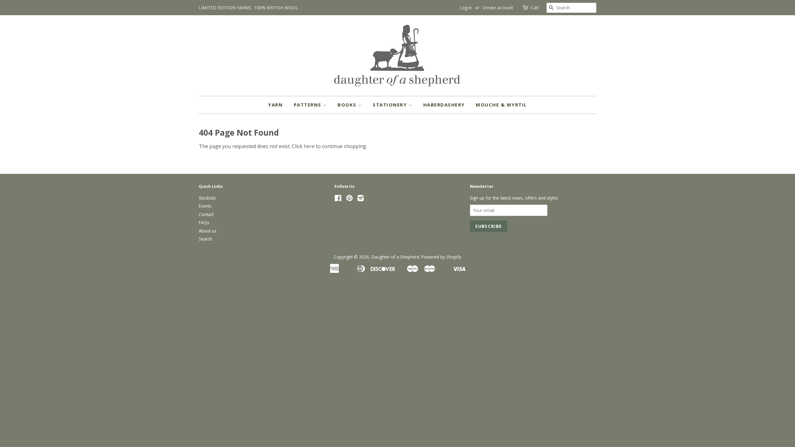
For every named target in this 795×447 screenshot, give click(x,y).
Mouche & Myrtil (501, 105)
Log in (466, 8)
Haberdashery (444, 105)
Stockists (207, 198)
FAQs (204, 222)
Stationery (391, 105)
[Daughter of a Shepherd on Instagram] (360, 199)
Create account (498, 8)
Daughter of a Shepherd (395, 257)
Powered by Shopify (441, 257)
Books (348, 105)
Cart (535, 8)
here (309, 146)
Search (205, 239)
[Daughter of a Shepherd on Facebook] (338, 199)
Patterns (308, 105)
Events (205, 206)
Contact (206, 214)
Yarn (275, 105)
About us (207, 231)
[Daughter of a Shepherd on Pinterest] (349, 199)
